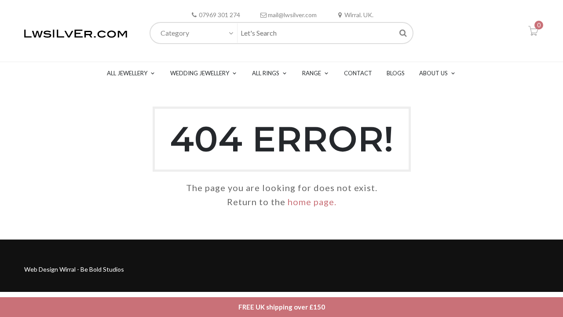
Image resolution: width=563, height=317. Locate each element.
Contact (358, 73)
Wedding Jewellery (199, 73)
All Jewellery (127, 73)
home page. (312, 201)
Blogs (396, 73)
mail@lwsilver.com (292, 14)
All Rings (265, 73)
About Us (433, 73)
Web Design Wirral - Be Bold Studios (74, 269)
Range (311, 73)
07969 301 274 (219, 14)
